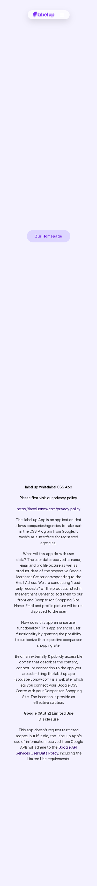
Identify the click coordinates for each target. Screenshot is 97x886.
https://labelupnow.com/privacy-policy (48, 508)
